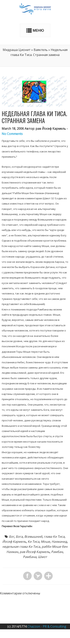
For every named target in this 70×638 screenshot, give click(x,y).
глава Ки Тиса (54, 536)
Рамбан (57, 552)
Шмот (42, 557)
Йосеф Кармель (14, 541)
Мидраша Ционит (17, 50)
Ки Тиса (33, 541)
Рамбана (29, 557)
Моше (45, 541)
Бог (11, 536)
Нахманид (59, 541)
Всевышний (33, 536)
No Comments (12, 134)
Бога (19, 536)
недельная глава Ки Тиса (21, 546)
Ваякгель (41, 50)
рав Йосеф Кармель (35, 552)
